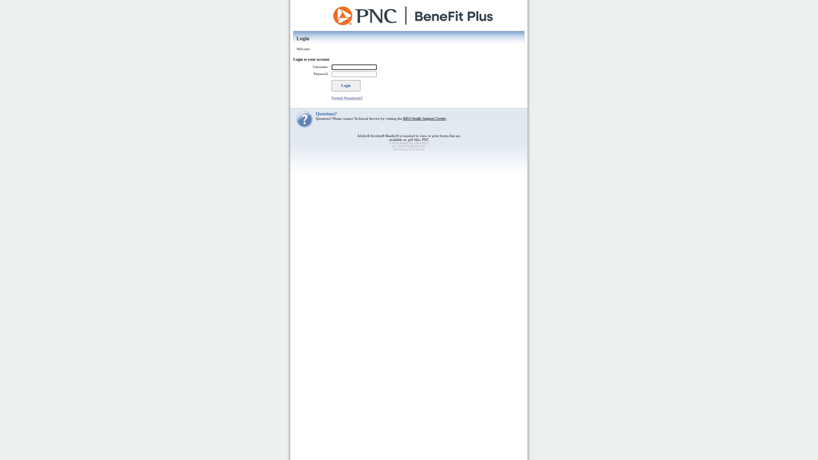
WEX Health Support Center (424, 118)
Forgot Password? (347, 98)
